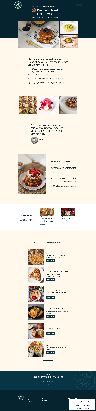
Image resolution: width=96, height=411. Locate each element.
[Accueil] (18, 5)
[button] (79, 5)
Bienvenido (42, 396)
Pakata (53, 396)
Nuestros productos (44, 398)
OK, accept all (77, 405)
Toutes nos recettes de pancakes (25, 223)
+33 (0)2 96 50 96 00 (29, 401)
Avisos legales (71, 396)
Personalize (79, 408)
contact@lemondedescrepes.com (31, 399)
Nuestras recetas (43, 400)
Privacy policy (86, 408)
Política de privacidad (72, 398)
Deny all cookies (87, 405)
